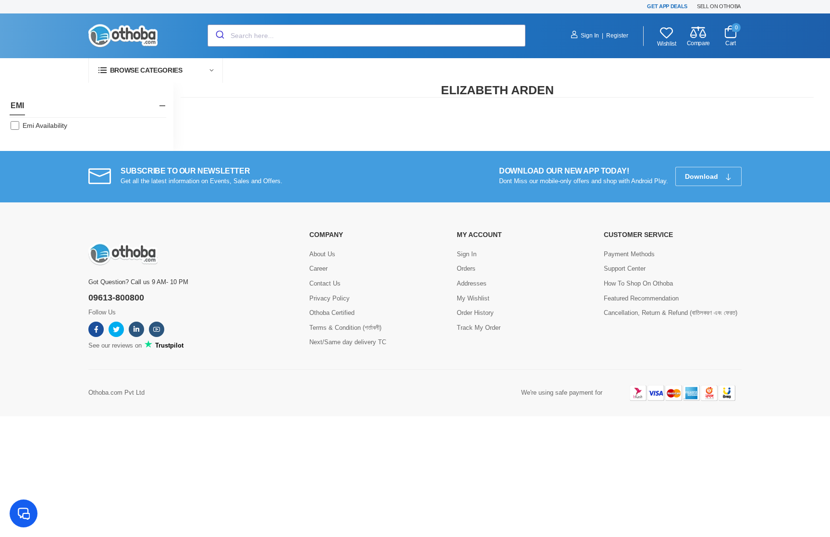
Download (702, 176)
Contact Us (325, 283)
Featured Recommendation (641, 298)
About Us (322, 254)
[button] (155, 70)
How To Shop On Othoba (638, 283)
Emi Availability (45, 125)
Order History (475, 312)
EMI (17, 105)
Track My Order (478, 327)
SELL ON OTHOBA (719, 6)
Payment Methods (629, 254)
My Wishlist (473, 298)
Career (318, 268)
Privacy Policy (329, 298)
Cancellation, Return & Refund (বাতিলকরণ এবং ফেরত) (670, 312)
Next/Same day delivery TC (347, 342)
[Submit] (219, 35)
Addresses (472, 283)
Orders (466, 268)
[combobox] (366, 36)
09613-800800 (116, 297)
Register (617, 35)
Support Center (625, 268)
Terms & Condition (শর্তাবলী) (345, 327)
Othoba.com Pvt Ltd (116, 392)
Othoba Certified (331, 312)
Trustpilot (168, 345)
